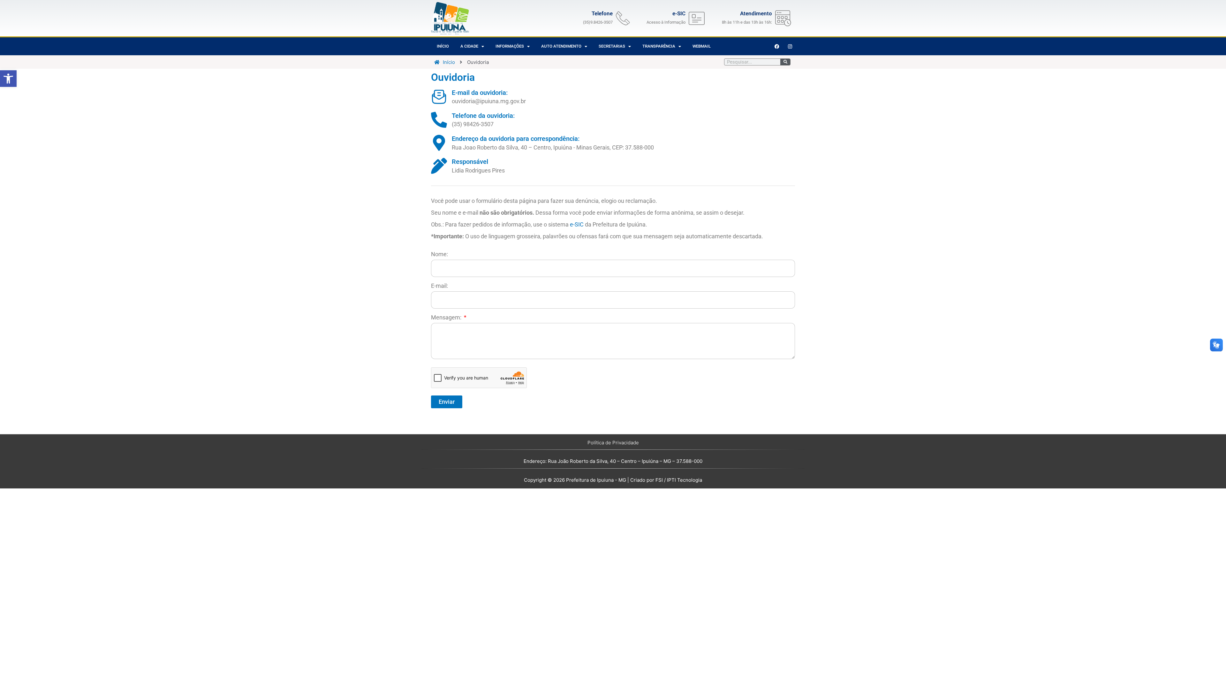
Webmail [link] (701, 46)
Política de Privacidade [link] (613, 443)
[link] (8, 78)
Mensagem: (447, 317)
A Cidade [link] (469, 46)
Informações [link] (510, 46)
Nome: (439, 254)
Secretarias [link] (612, 46)
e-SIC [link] (577, 224)
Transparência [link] (658, 46)
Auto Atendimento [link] (561, 46)
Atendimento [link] (756, 13)
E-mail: (439, 285)
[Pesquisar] (785, 62)
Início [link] (443, 46)
